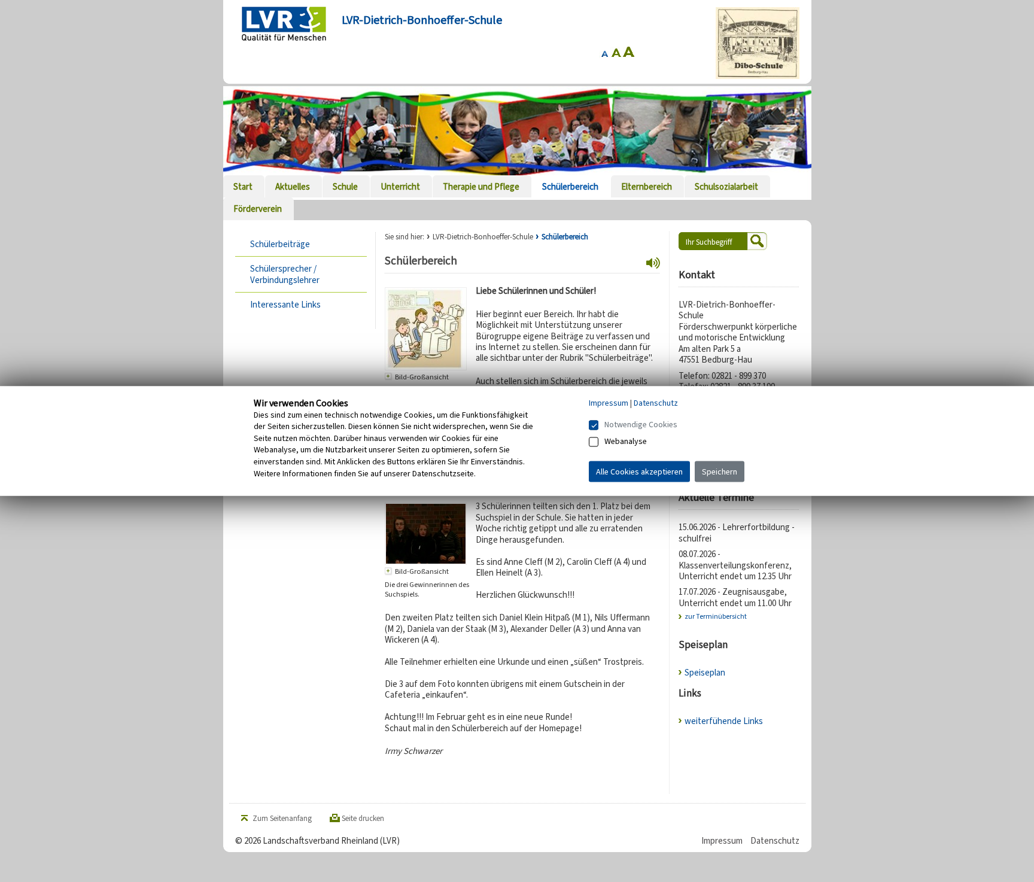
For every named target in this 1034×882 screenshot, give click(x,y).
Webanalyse (625, 441)
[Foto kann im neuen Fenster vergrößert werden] (426, 328)
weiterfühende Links (724, 721)
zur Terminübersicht (716, 616)
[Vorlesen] (652, 263)
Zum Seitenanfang (282, 818)
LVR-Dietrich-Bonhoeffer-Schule (483, 237)
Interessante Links (285, 305)
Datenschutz (774, 841)
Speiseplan (705, 672)
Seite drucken (363, 818)
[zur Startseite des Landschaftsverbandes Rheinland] (284, 23)
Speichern (719, 472)
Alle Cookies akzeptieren (639, 472)
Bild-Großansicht (422, 377)
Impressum (722, 841)
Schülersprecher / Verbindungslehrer (285, 274)
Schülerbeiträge (280, 244)
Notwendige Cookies (640, 424)
